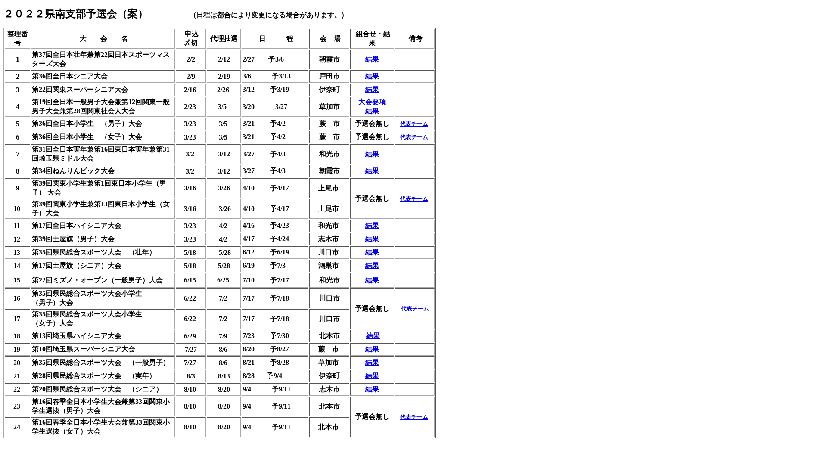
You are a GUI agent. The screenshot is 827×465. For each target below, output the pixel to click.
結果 (372, 59)
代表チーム (414, 124)
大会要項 (372, 101)
